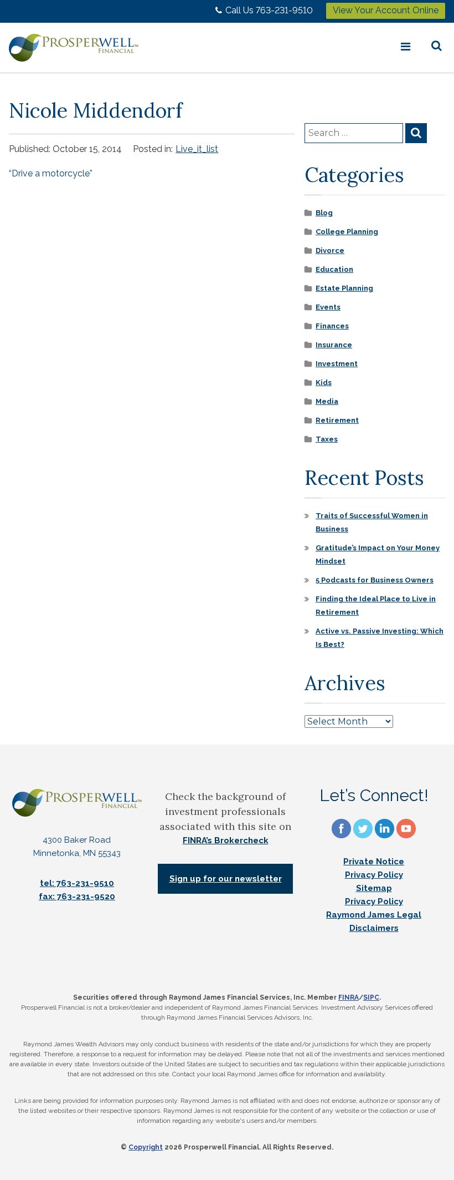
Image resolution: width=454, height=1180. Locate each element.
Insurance (334, 345)
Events (328, 307)
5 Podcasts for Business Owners (375, 580)
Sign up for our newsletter (225, 879)
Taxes (327, 439)
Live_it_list (197, 149)
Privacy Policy (374, 875)
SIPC (371, 997)
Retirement (337, 420)
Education (334, 269)
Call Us (269, 10)
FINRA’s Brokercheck (226, 840)
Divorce (330, 250)
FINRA (348, 997)
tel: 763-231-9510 (77, 883)
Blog (324, 213)
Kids (324, 382)
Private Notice (373, 862)
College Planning (347, 231)
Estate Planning (344, 288)
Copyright (145, 1147)
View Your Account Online (385, 10)
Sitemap (374, 888)
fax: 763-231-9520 (77, 897)
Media (327, 401)
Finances (332, 326)
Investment (337, 363)
